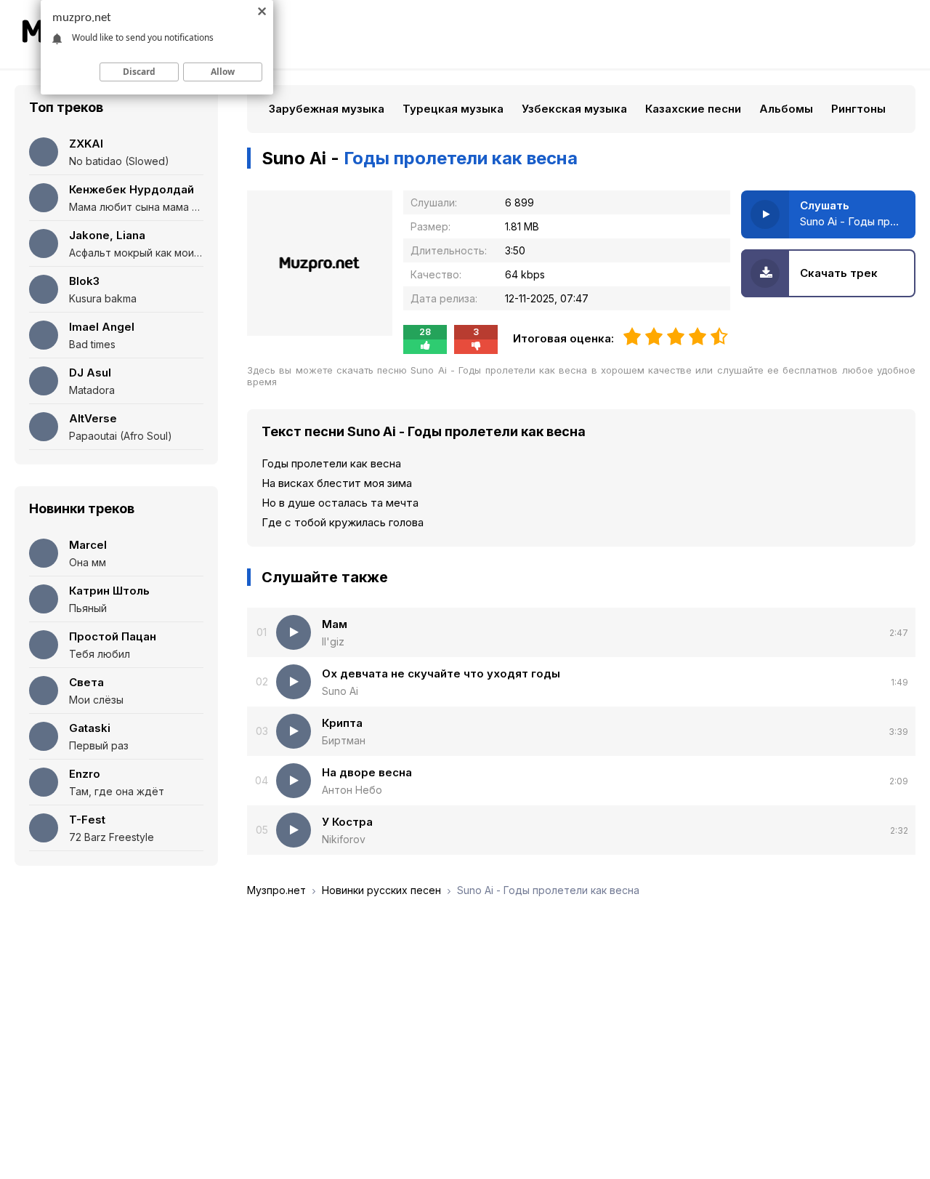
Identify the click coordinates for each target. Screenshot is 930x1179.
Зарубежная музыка (326, 109)
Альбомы (786, 109)
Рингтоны (858, 109)
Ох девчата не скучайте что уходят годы (441, 673)
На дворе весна (367, 772)
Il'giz (333, 641)
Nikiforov (343, 839)
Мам (334, 624)
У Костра (347, 822)
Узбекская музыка (574, 109)
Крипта (342, 723)
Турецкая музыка (453, 109)
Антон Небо (352, 790)
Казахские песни (693, 109)
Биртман (343, 740)
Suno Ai (340, 691)
